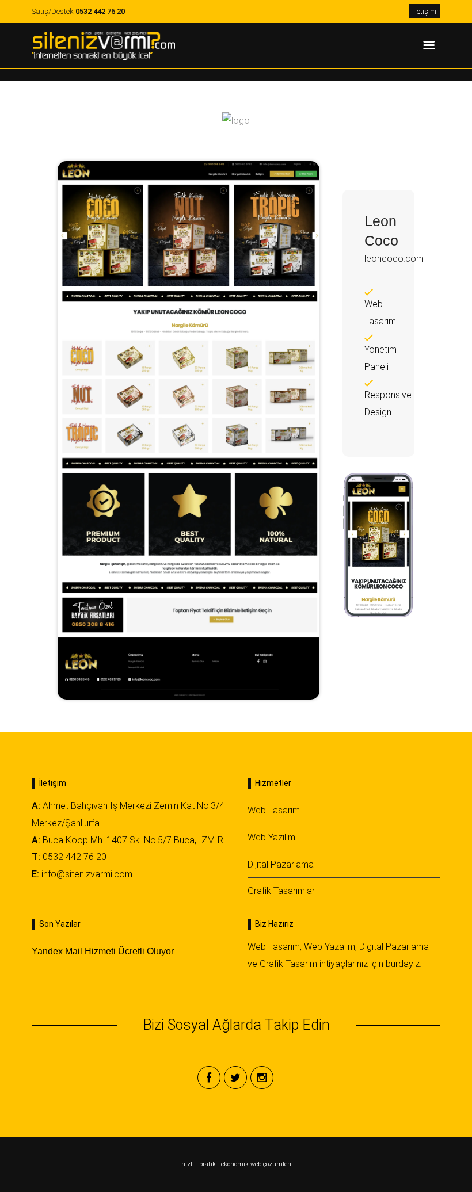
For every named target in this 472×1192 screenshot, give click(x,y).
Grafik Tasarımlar (281, 890)
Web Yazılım (271, 837)
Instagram (261, 1077)
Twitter (235, 1077)
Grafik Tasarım (288, 963)
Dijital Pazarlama (281, 864)
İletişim (424, 11)
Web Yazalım (329, 946)
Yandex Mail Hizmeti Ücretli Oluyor (103, 951)
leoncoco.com (394, 258)
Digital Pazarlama (394, 946)
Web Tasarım (274, 810)
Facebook (208, 1077)
